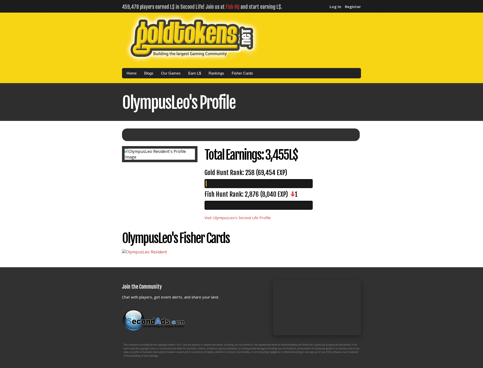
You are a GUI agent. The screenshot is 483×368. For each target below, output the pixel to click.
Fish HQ (232, 7)
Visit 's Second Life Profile (238, 217)
